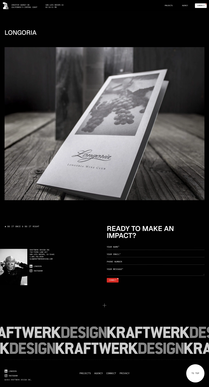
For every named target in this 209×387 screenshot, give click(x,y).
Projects (85, 373)
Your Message (115, 269)
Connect (111, 373)
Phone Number (114, 262)
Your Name (113, 246)
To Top (195, 373)
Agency (98, 373)
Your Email (113, 254)
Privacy (125, 373)
